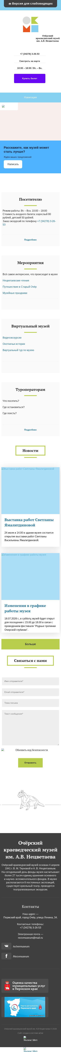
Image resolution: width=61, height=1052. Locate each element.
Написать (13, 164)
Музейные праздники (15, 293)
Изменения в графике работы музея (25, 608)
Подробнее (30, 239)
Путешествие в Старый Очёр (20, 286)
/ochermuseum (21, 946)
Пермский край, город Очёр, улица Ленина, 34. (30, 917)
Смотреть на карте (29, 61)
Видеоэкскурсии (12, 337)
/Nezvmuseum (21, 956)
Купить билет (29, 78)
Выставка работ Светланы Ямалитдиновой (29, 522)
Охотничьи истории (14, 344)
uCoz (41, 1033)
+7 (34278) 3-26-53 (29, 54)
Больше (30, 644)
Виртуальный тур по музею (18, 350)
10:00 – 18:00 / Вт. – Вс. (29, 68)
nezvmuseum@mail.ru (30, 937)
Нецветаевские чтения (16, 280)
